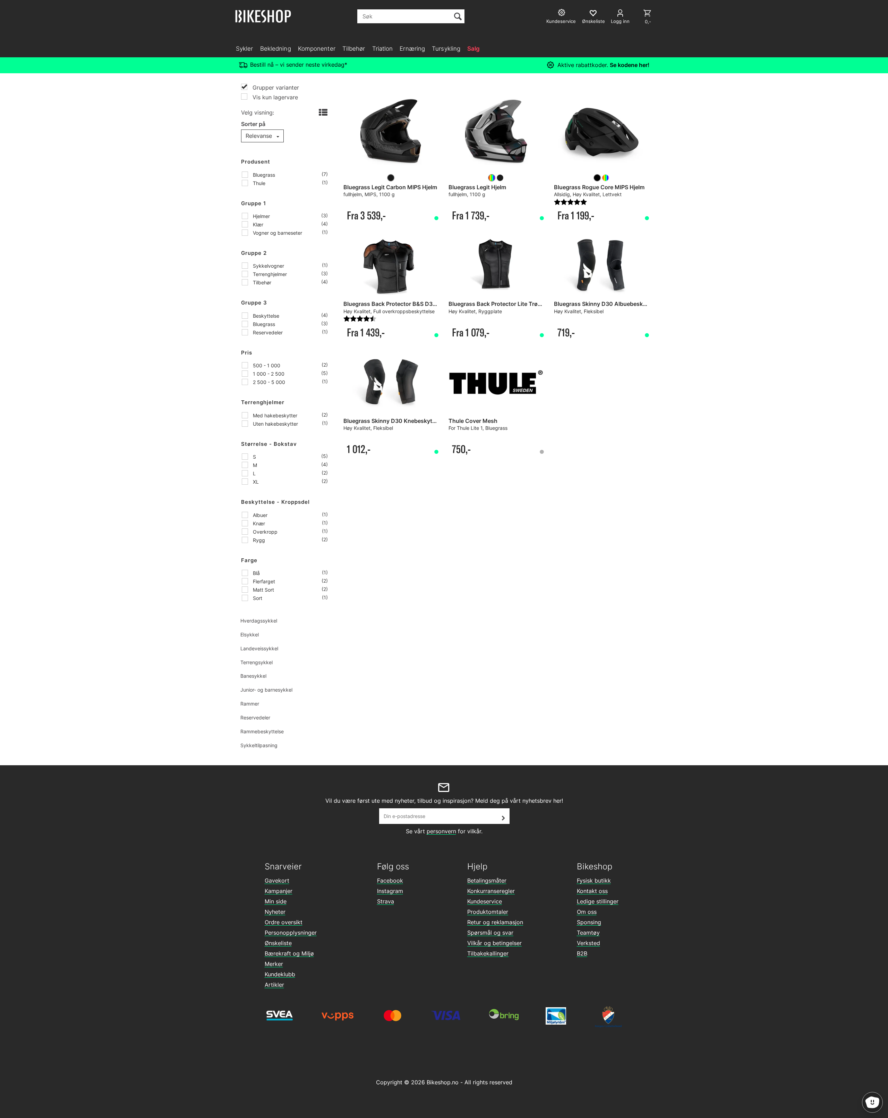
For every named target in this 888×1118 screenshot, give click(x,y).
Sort (256, 598)
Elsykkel (249, 634)
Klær (257, 224)
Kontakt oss (592, 890)
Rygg (258, 540)
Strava (385, 901)
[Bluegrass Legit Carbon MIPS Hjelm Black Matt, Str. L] (390, 132)
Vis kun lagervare (274, 97)
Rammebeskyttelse (262, 731)
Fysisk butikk (594, 880)
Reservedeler (267, 332)
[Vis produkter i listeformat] (322, 113)
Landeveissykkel (259, 648)
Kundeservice (484, 901)
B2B (582, 953)
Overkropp (264, 532)
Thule (258, 183)
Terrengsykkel (256, 662)
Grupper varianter (275, 87)
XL (255, 482)
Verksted (588, 943)
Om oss (587, 911)
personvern (441, 831)
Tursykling (446, 48)
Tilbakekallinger (488, 953)
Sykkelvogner (267, 266)
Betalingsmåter (486, 880)
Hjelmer (260, 216)
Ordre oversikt (283, 922)
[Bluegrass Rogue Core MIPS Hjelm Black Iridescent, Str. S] (601, 132)
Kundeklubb (280, 974)
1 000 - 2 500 (267, 374)
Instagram (390, 890)
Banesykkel (253, 676)
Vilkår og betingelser (494, 943)
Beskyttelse (265, 316)
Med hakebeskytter (274, 415)
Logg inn (620, 21)
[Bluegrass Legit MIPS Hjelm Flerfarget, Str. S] (496, 132)
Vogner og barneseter (276, 233)
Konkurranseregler (491, 890)
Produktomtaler (487, 911)
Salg (473, 48)
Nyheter (275, 911)
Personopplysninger (291, 932)
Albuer (259, 515)
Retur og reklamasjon (495, 922)
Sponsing (589, 922)
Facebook (390, 880)
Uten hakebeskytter (274, 424)
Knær (258, 523)
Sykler (244, 48)
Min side (276, 901)
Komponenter (316, 48)
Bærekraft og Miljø (289, 953)
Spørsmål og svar (490, 932)
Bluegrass (263, 175)
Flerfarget (263, 581)
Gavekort (277, 880)
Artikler (274, 984)
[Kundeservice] (562, 13)
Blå (255, 573)
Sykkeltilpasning (259, 745)
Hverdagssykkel (258, 621)
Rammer (249, 704)
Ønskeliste (278, 943)
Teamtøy (588, 932)
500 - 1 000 (265, 365)
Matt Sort (262, 590)
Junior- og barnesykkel (266, 690)
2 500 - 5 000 (268, 382)
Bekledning (275, 48)
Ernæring (412, 48)
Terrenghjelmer (269, 274)
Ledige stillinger (597, 901)
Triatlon (382, 48)
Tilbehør (353, 48)
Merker (274, 963)
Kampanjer (278, 890)
